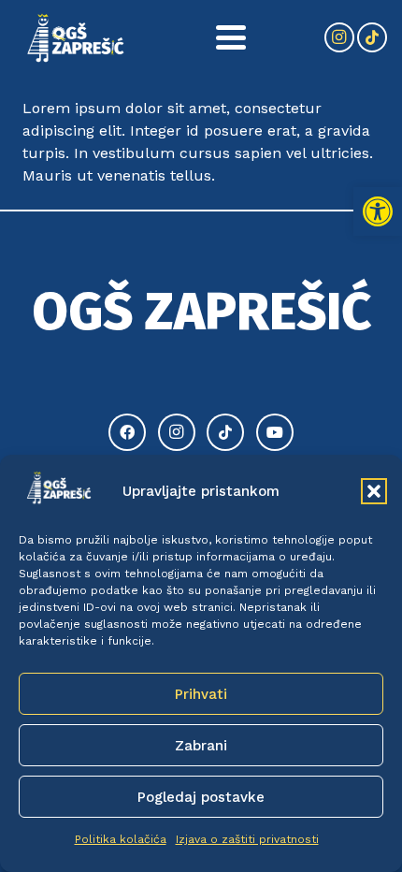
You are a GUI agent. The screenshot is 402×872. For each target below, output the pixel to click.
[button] (377, 211)
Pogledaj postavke (201, 797)
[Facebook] (127, 432)
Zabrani (201, 745)
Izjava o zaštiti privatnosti (247, 839)
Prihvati (201, 694)
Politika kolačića (120, 839)
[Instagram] (339, 37)
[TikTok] (372, 37)
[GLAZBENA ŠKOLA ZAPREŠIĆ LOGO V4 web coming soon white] (76, 37)
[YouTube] (275, 432)
